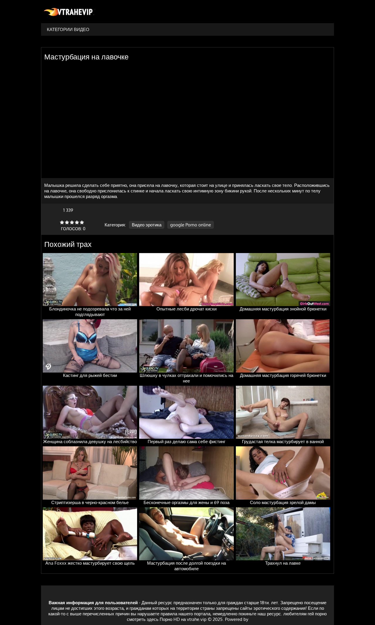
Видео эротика (146, 225)
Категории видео (68, 29)
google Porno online (190, 225)
